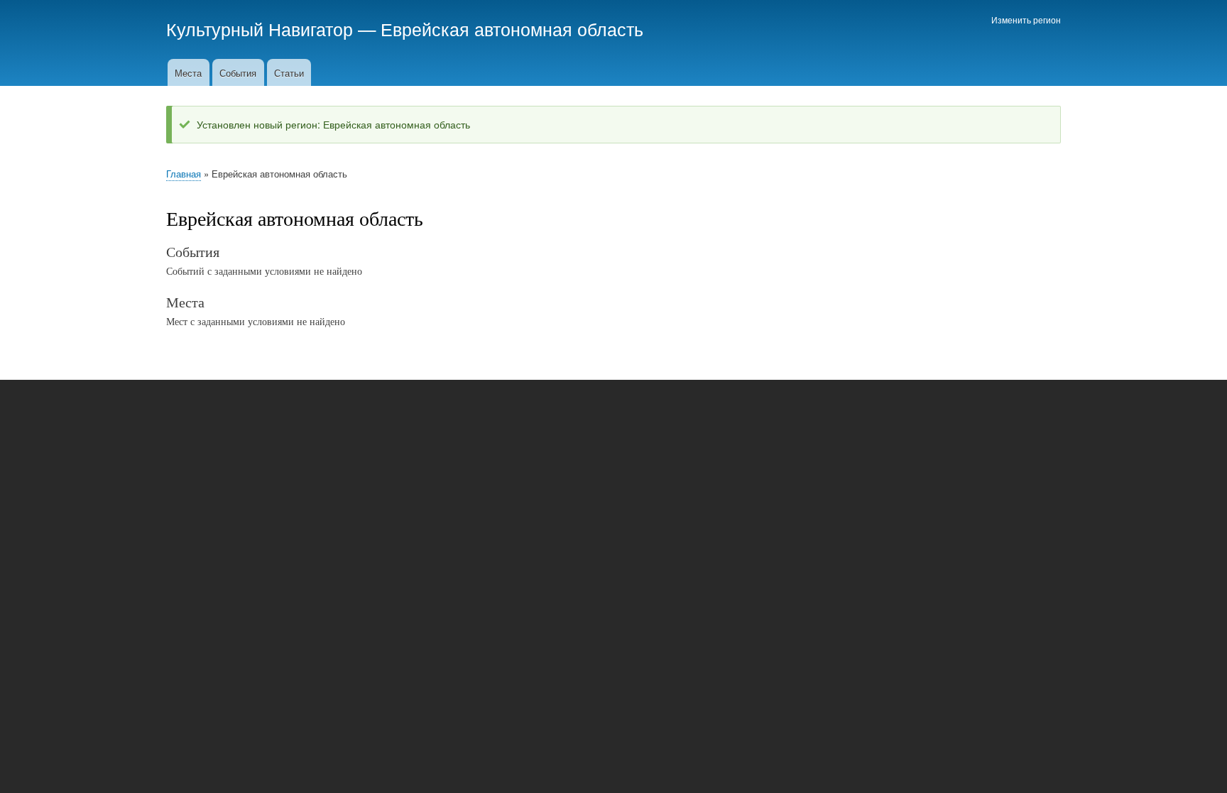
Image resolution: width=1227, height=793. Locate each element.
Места (188, 73)
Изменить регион (1026, 19)
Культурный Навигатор (259, 28)
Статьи (289, 73)
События (237, 73)
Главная (183, 173)
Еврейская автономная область (512, 28)
